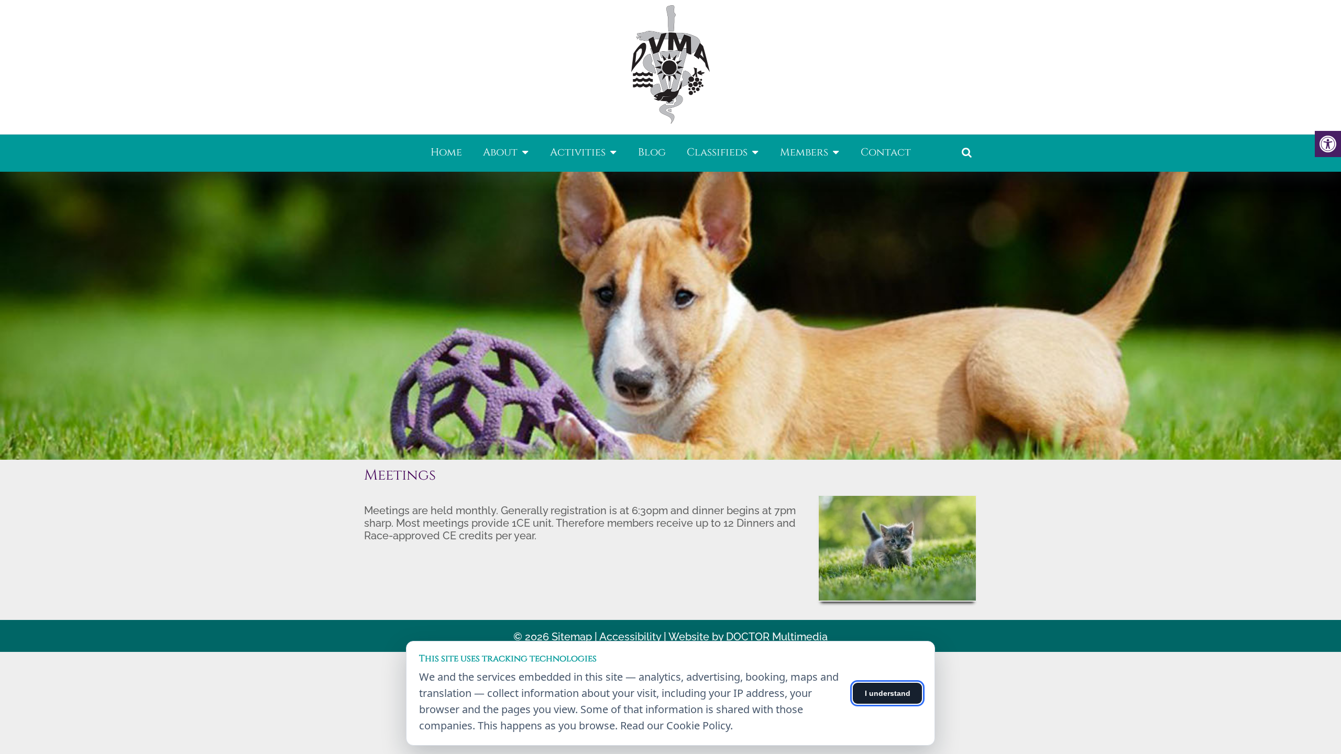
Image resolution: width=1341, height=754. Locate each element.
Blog (652, 152)
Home (446, 152)
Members (804, 152)
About (500, 152)
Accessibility (630, 636)
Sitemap (572, 636)
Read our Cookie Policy (675, 725)
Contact (886, 152)
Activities (578, 152)
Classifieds (717, 152)
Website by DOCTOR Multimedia (748, 636)
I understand (887, 693)
